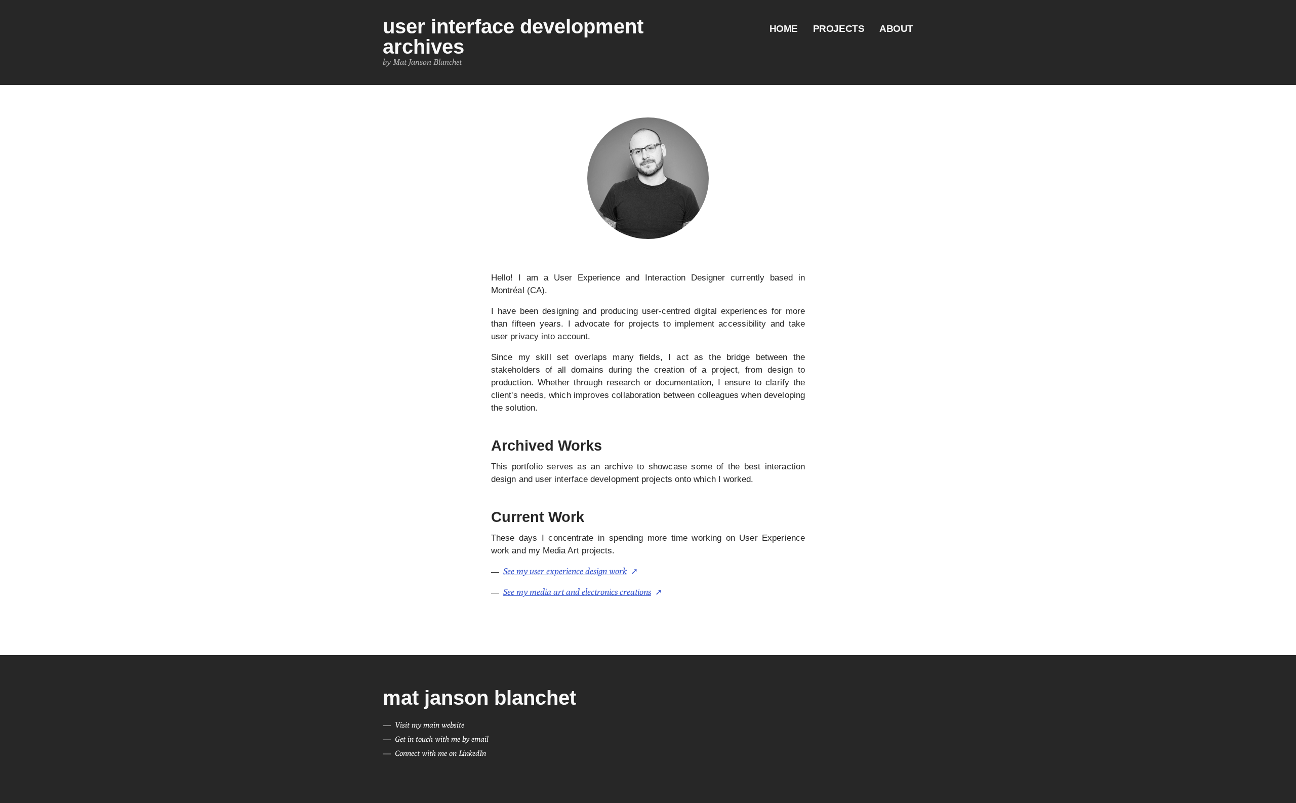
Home (784, 28)
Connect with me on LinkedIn (440, 753)
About (896, 28)
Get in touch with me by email (442, 739)
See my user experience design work (565, 571)
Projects (838, 28)
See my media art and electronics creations (577, 592)
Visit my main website (429, 724)
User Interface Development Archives (513, 36)
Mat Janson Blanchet (479, 698)
